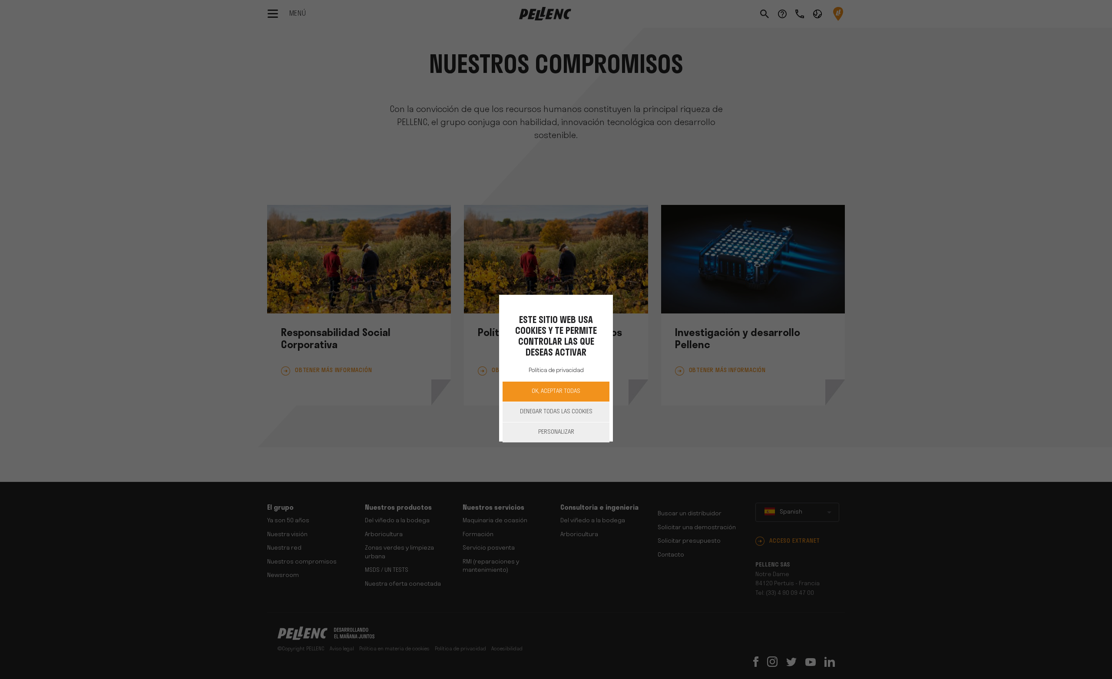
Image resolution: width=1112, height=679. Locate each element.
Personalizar (556, 432)
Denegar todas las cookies (556, 412)
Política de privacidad (556, 370)
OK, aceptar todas (556, 391)
